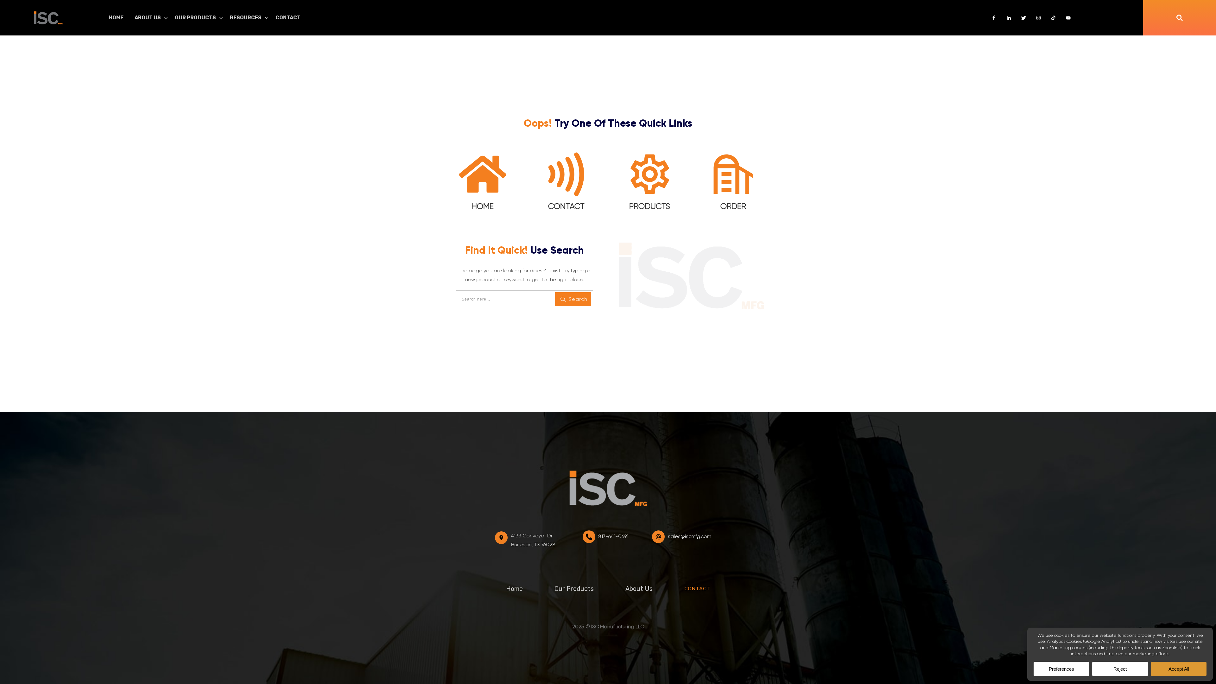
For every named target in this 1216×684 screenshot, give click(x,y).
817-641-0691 (613, 536)
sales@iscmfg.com (689, 536)
